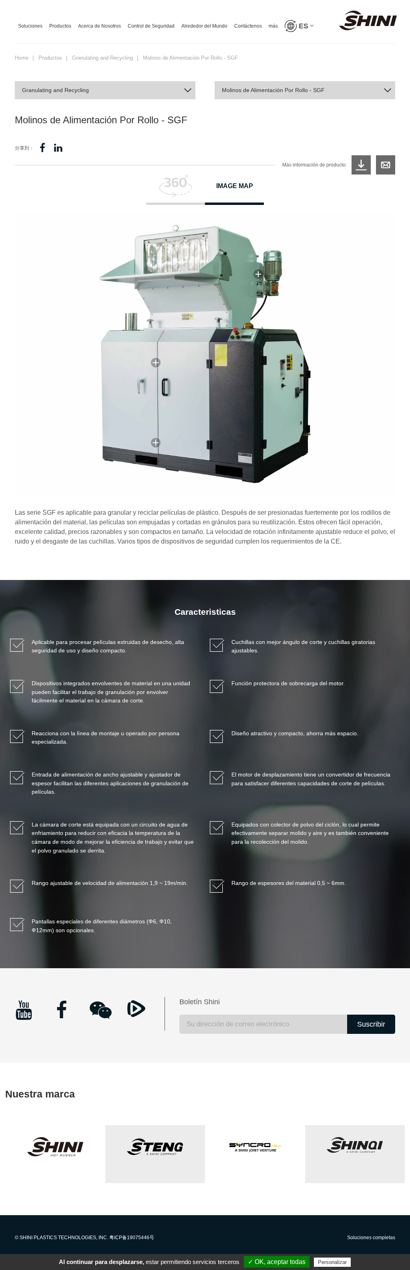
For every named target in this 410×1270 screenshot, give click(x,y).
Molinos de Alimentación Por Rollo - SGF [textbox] (273, 90)
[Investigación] (385, 165)
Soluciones (30, 26)
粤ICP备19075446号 (131, 1237)
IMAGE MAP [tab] (234, 186)
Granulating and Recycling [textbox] (55, 90)
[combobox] (105, 90)
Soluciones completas (371, 1237)
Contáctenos (248, 26)
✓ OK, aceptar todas (276, 1261)
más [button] (273, 26)
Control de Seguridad (151, 26)
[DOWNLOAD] (361, 165)
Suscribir (371, 1024)
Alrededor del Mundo (204, 26)
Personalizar (332, 1262)
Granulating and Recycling (102, 58)
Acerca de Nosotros (99, 26)
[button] (299, 34)
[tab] (175, 190)
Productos (60, 26)
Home (21, 58)
